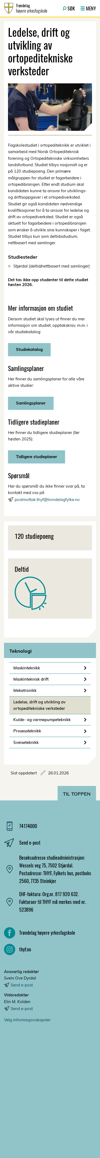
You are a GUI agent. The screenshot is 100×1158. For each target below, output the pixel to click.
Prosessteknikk (27, 730)
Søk (71, 8)
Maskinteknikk (26, 667)
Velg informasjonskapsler (27, 1019)
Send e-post (22, 985)
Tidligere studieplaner (36, 456)
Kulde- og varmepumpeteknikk (42, 719)
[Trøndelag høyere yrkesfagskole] (50, 1084)
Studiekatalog (29, 349)
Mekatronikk (25, 690)
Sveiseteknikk (26, 742)
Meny (91, 8)
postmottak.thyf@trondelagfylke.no (47, 499)
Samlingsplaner (31, 403)
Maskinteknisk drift (31, 679)
